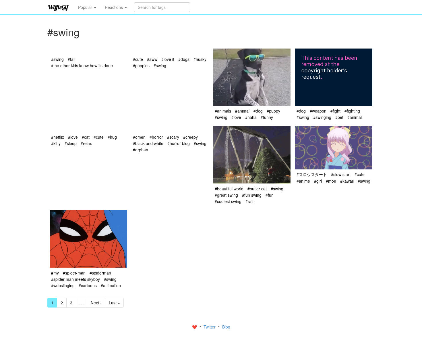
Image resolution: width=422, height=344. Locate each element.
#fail (71, 59)
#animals (223, 111)
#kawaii (347, 181)
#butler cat (257, 189)
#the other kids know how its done (82, 65)
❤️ (195, 327)
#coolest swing (228, 201)
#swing (57, 59)
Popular (85, 7)
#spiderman (100, 273)
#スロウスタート (312, 174)
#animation (111, 285)
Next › (96, 303)
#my (55, 273)
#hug (112, 137)
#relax (86, 143)
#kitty (56, 143)
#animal (242, 111)
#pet (339, 117)
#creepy (190, 137)
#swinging (322, 117)
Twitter (210, 327)
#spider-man (74, 273)
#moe (331, 181)
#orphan (140, 149)
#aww (152, 59)
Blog (226, 327)
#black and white (148, 143)
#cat (86, 137)
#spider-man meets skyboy (75, 279)
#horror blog (178, 143)
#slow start (341, 174)
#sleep (71, 143)
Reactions (114, 7)
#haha (251, 117)
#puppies (141, 65)
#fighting (352, 111)
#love (236, 117)
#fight (335, 111)
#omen (139, 137)
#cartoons (88, 285)
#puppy (273, 111)
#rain (250, 201)
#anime (303, 181)
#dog (258, 111)
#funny (267, 117)
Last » (114, 303)
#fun (270, 195)
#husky (199, 59)
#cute (138, 59)
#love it (167, 59)
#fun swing (252, 195)
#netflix (57, 137)
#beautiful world (229, 189)
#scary (173, 137)
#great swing (226, 195)
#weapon (318, 111)
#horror (156, 137)
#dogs (183, 59)
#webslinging (63, 285)
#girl (318, 181)
